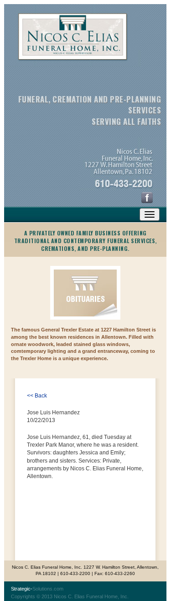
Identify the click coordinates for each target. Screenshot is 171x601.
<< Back (37, 395)
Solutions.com (37, 588)
